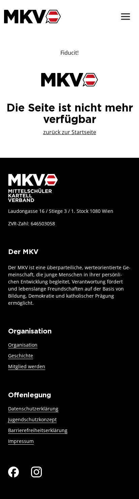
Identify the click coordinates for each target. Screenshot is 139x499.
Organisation (22, 345)
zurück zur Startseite (69, 132)
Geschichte (20, 355)
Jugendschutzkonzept (32, 419)
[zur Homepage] (32, 16)
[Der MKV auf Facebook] (13, 471)
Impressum (21, 441)
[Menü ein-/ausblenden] (125, 16)
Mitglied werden (26, 366)
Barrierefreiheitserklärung (37, 430)
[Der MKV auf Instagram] (36, 471)
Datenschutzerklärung (33, 408)
